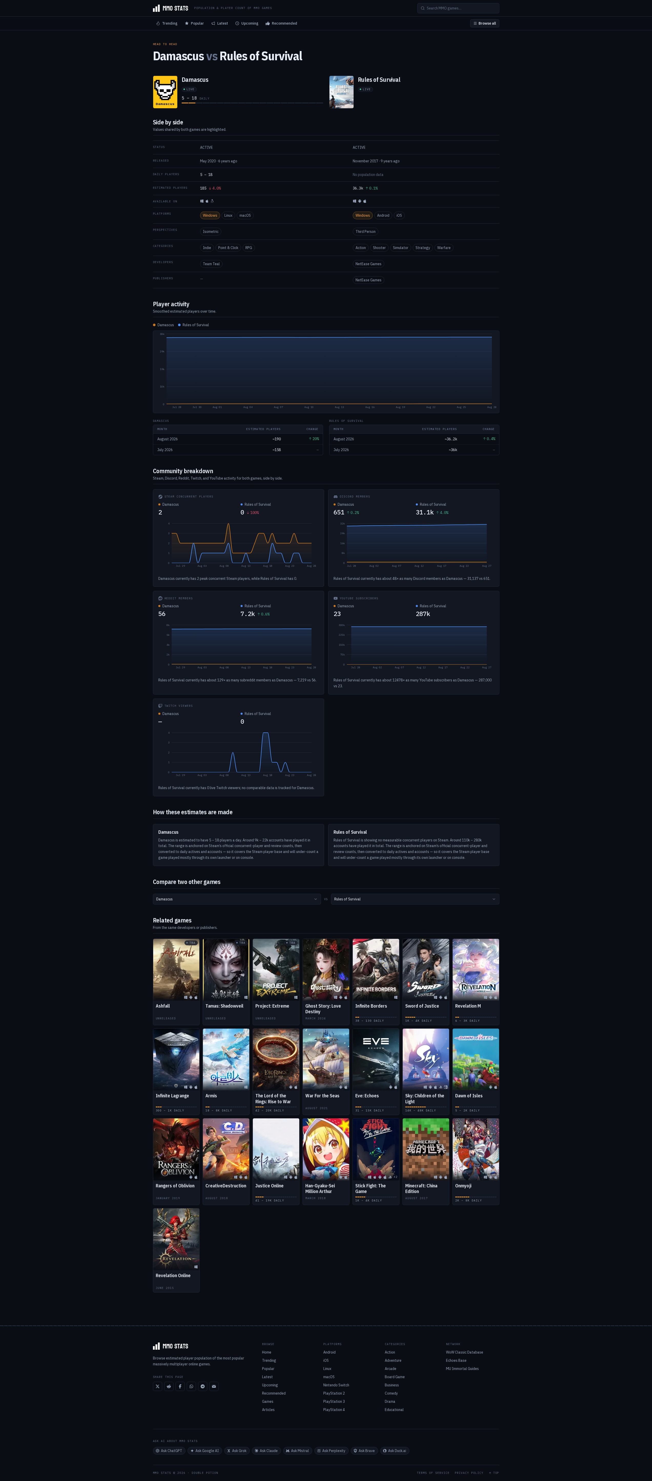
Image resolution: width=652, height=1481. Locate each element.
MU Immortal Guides (462, 1368)
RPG (248, 247)
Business (392, 1385)
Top (496, 1473)
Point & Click (228, 247)
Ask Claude (269, 1450)
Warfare (444, 247)
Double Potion (205, 1473)
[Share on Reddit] (168, 1386)
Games (267, 1401)
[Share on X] (157, 1386)
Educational (394, 1409)
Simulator (400, 247)
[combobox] (237, 899)
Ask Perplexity (333, 1450)
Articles (268, 1409)
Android (383, 215)
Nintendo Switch (336, 1385)
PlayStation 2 (334, 1393)
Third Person (366, 231)
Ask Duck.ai (397, 1450)
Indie (207, 247)
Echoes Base (456, 1360)
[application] (326, 372)
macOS (245, 215)
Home (266, 1352)
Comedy (391, 1393)
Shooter (379, 247)
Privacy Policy (469, 1473)
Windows (210, 215)
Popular (197, 23)
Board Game (395, 1377)
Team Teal (211, 264)
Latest (222, 23)
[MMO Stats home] (170, 8)
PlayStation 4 (334, 1409)
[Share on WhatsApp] (191, 1386)
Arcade (390, 1368)
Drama (390, 1401)
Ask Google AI (207, 1450)
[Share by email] (214, 1386)
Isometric (211, 231)
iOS (399, 215)
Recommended (284, 23)
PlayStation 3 (334, 1401)
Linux (228, 215)
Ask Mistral (300, 1450)
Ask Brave (367, 1450)
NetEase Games (368, 264)
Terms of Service (433, 1473)
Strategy (423, 247)
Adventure (393, 1360)
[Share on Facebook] (180, 1386)
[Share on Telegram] (202, 1386)
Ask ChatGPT (171, 1450)
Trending (170, 23)
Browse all (487, 23)
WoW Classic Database (464, 1352)
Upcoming (249, 23)
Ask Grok (239, 1450)
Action (361, 247)
